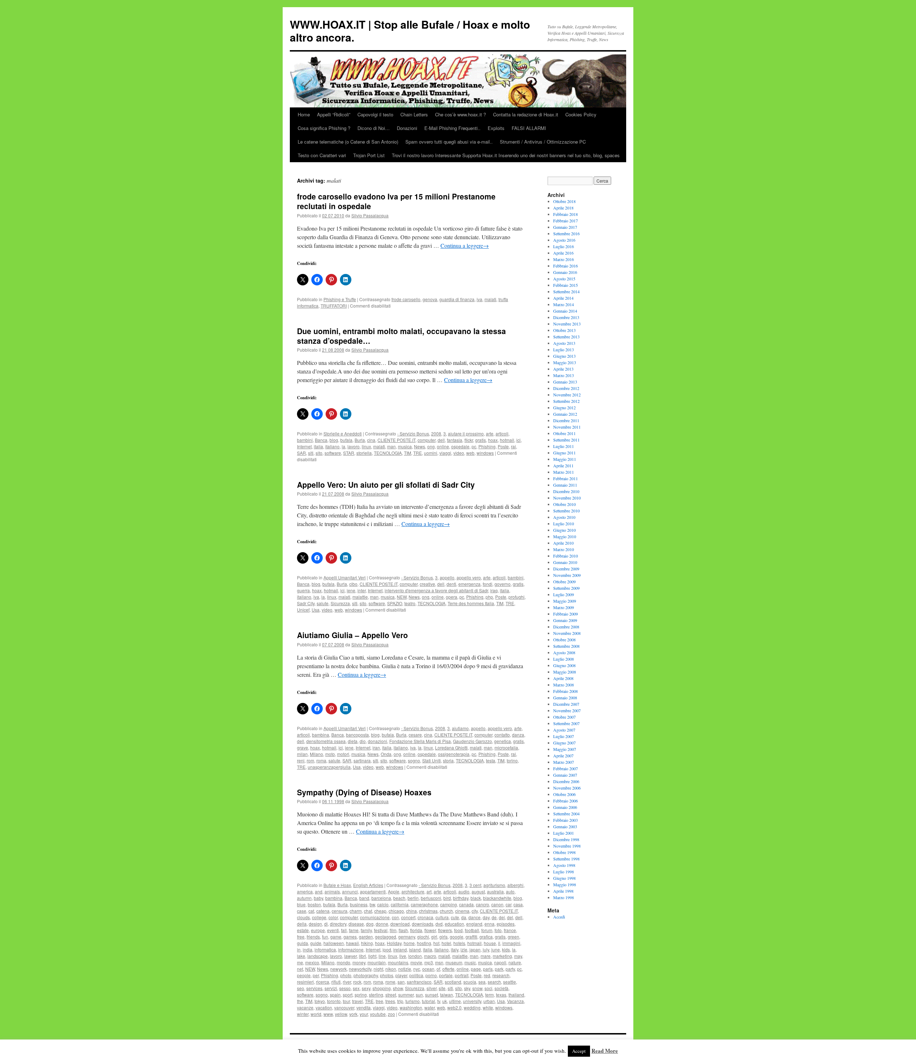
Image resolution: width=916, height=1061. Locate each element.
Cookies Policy (580, 114)
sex (356, 988)
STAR (348, 453)
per (316, 975)
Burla (360, 440)
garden (366, 937)
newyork (338, 969)
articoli (502, 433)
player (401, 975)
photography (366, 975)
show (398, 988)
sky (467, 988)
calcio (383, 904)
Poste (503, 446)
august (478, 891)
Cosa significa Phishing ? (324, 128)
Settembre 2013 (566, 336)
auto (510, 891)
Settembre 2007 (566, 723)
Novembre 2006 (567, 788)
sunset (431, 995)
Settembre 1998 (566, 859)
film (393, 930)
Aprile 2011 (563, 465)
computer (426, 440)
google (456, 937)
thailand (516, 995)
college (319, 917)
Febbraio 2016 (565, 266)
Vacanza (515, 1001)
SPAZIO (394, 603)
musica (405, 446)
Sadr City (306, 603)
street (390, 995)
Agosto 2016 (564, 240)
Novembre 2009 (567, 575)
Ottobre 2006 (564, 794)
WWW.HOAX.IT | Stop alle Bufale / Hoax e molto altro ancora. (410, 30)
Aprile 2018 (563, 208)
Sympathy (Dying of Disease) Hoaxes (364, 792)
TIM (407, 453)
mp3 (428, 962)
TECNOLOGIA (388, 453)
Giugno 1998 (564, 878)
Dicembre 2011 (566, 420)
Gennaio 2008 (565, 697)
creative (427, 584)
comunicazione (375, 917)
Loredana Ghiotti (451, 747)
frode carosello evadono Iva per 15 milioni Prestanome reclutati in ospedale (396, 201)
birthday (460, 898)
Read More (604, 1050)
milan (302, 754)
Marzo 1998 (563, 897)
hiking (367, 943)
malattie (360, 597)
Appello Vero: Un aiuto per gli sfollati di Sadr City (386, 484)
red (487, 975)
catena (323, 911)
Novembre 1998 (567, 846)
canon (497, 904)
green (513, 937)
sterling (376, 995)
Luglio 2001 (563, 833)
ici (518, 440)
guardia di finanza (456, 299)
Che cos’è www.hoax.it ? (460, 114)
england (474, 924)
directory (338, 924)
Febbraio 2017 (565, 220)
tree (379, 1001)
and (318, 891)
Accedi (559, 917)
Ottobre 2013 (564, 330)
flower (430, 930)
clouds (303, 917)
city (475, 911)
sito (319, 453)
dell (441, 440)
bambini (305, 440)
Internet (304, 446)
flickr (468, 440)
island (415, 949)
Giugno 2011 (564, 452)
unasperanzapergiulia (329, 767)
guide (315, 943)
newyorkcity (360, 969)
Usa (316, 610)
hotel (446, 943)
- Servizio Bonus (413, 433)
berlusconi (431, 898)
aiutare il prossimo (466, 433)
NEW (401, 597)
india (307, 949)
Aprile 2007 (563, 755)
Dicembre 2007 (566, 704)
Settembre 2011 (566, 440)
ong (431, 446)
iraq (494, 590)
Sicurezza (340, 603)
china (411, 911)
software (333, 453)
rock (357, 982)
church (446, 911)
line (382, 956)
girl (434, 937)
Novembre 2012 (567, 394)
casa (518, 904)
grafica (486, 937)
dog (370, 924)
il (499, 943)
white (488, 1007)
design (315, 924)
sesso (345, 988)
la (343, 446)
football (472, 930)
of (438, 969)
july (486, 949)
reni (300, 760)
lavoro (353, 446)
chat (368, 911)
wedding (472, 1007)
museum (453, 962)
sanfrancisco (419, 982)
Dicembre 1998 (566, 839)
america (305, 891)
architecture (412, 891)
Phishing (487, 446)
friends (313, 937)
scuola (469, 982)
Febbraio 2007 (565, 768)
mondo (343, 962)
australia (495, 891)
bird (447, 898)
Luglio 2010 (563, 523)
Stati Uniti (431, 760)
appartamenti (373, 891)
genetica (502, 741)
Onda (386, 754)
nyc (416, 969)
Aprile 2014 (563, 298)
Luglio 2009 (563, 594)
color (333, 917)
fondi (487, 584)
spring (361, 995)
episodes (506, 924)
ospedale (460, 446)
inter (361, 590)
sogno (414, 760)
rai (513, 446)
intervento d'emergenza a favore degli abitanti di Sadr (436, 590)
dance (474, 917)
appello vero (469, 577)
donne (382, 924)
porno (431, 975)
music (470, 962)
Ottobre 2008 (564, 639)
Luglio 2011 (563, 446)
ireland (400, 949)
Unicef (303, 610)
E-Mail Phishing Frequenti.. (452, 128)
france (510, 930)
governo (502, 584)
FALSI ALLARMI (529, 128)
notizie (404, 969)
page (476, 969)
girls (443, 937)
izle (464, 949)
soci (488, 988)
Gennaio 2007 (565, 775)
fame (354, 930)
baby (318, 898)
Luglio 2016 (563, 246)
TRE (417, 453)
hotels (459, 943)
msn (439, 962)
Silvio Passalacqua (370, 215)
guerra (303, 590)
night (378, 969)
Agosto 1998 (564, 865)
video (458, 453)
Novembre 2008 (567, 633)
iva (479, 299)
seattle (509, 982)
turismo (412, 1001)
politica (416, 975)
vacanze (305, 1007)
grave (302, 747)
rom (310, 760)
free (300, 937)
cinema (462, 911)
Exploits (496, 128)
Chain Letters (414, 114)
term (489, 995)
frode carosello (405, 299)
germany (406, 937)
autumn (304, 898)
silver (432, 988)
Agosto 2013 (564, 343)
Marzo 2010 (563, 549)
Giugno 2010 (564, 530)
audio (463, 891)
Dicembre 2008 (566, 627)
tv (438, 1001)
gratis (480, 440)
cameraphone (424, 904)
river (347, 982)
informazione (351, 949)
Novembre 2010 (567, 498)
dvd (439, 924)
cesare (415, 735)
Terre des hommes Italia (471, 603)
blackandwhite (497, 898)
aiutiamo (460, 728)
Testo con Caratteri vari (322, 155)
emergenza (469, 584)
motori (343, 754)
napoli (500, 962)
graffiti (471, 937)
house (490, 943)
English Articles (368, 885)
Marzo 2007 (563, 762)
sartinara (362, 760)
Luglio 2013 (563, 349)
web (470, 453)
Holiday (394, 943)
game (335, 937)
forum (486, 930)
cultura (442, 917)
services (314, 988)
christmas (428, 911)
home (409, 943)
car (508, 904)
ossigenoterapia (453, 754)
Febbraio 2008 (565, 691)
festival (381, 930)
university (472, 1001)
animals (332, 891)
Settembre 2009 (566, 588)
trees (390, 1001)
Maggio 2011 (564, 459)
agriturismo (494, 885)
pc (474, 446)
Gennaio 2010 (565, 562)
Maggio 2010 (564, 536)
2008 (436, 433)
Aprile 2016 (563, 253)
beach (399, 898)
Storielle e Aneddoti (342, 433)
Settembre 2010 (566, 510)
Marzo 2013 (563, 375)
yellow (341, 1014)
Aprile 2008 (563, 678)
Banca (321, 440)
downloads (422, 924)
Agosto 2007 (564, 730)
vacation (324, 1007)
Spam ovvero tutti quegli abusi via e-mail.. (449, 141)
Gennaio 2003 (565, 826)
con (395, 917)
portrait (461, 975)
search (494, 982)
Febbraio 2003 (565, 820)
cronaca (425, 917)
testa (490, 760)
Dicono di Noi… (373, 128)
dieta (352, 741)
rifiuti (336, 982)
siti (310, 453)
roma (321, 760)
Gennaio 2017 (565, 227)
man (391, 446)
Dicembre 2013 (566, 317)
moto (330, 754)
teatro (409, 603)
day (486, 917)
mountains (398, 962)
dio (363, 741)
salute (322, 603)
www (328, 1014)
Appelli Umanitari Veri (344, 577)
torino (512, 760)
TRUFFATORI (334, 306)
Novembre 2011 (567, 427)
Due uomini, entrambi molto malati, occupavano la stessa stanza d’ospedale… (401, 335)
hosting (424, 943)
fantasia (454, 440)
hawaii (352, 943)
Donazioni (407, 128)
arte (489, 433)
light (372, 956)
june (495, 949)
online (443, 446)
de (494, 917)
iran (376, 747)
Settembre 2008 (566, 646)
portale (446, 975)
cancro (482, 904)
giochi (423, 937)
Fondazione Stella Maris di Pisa (420, 741)
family (366, 930)
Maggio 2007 (564, 749)
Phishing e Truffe (339, 299)
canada (466, 904)
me (300, 962)
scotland (453, 982)
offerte (448, 969)
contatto (502, 735)
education (454, 924)
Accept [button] (579, 1051)
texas (501, 995)
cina (371, 440)
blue (301, 904)
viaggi (445, 453)
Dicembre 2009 (566, 569)
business (358, 904)
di (326, 924)
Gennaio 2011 (565, 485)
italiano (332, 446)
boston (314, 904)
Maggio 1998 (564, 884)
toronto (334, 1001)
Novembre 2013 (567, 324)
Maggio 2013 (564, 362)
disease (356, 924)
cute (455, 917)
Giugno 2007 (564, 743)
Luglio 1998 (563, 871)
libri (362, 956)
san (401, 982)
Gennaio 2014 (565, 311)
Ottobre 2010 (564, 504)
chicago (396, 911)
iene (351, 590)
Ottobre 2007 (564, 717)
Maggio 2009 (564, 601)
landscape (317, 956)
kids (506, 949)
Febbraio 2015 (565, 285)
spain (335, 995)
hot (436, 943)
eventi (333, 930)
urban (489, 1001)
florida (416, 930)
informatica (325, 949)
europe (318, 930)
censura (339, 911)
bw (372, 904)
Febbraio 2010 (565, 556)
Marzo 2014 (563, 304)
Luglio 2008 (563, 659)
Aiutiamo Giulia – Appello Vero (352, 635)
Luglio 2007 (563, 736)
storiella (364, 453)
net (300, 969)
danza (518, 735)
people (304, 975)
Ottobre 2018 (564, 201)
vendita (363, 1007)
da (463, 917)
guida (302, 943)
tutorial (428, 1001)
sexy (366, 988)
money (358, 962)
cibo (353, 584)
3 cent (475, 885)
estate (303, 930)
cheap (380, 911)
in (299, 949)
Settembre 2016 (566, 233)
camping (448, 904)
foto (498, 930)
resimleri (305, 982)
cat (311, 911)
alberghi (515, 885)
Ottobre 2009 (564, 581)
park (499, 969)
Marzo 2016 (563, 259)
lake (301, 956)
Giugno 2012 (564, 407)
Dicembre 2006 (566, 781)
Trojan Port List (369, 155)
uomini (430, 453)
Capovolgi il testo (375, 114)
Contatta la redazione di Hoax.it (525, 114)
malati (490, 299)
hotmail (507, 440)
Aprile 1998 (563, 891)
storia (448, 760)
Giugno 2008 (564, 665)
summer (406, 995)
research (501, 975)
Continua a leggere (464, 245)
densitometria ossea (326, 741)
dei (502, 917)
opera (451, 597)
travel (357, 1001)
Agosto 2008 (564, 652)
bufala (346, 440)
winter (302, 1014)
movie (416, 962)
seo (300, 988)
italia (318, 446)
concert (408, 917)
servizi (331, 988)
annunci (350, 891)
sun (419, 995)
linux (366, 446)
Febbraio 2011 (565, 478)
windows (485, 453)
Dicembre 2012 (566, 388)
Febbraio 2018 (565, 214)
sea (482, 982)
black (476, 898)
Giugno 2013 (564, 356)
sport (347, 995)
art (429, 891)
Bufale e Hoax (337, 885)
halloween (333, 943)
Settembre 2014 (566, 291)
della (302, 924)
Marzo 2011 (563, 472)
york (353, 1014)
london (415, 956)
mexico (312, 962)
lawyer (350, 956)
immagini (511, 943)
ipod (387, 949)
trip (400, 1001)
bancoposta (357, 735)
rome (390, 982)
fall (344, 930)
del (510, 917)
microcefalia (506, 747)
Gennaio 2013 (565, 382)
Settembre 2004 (566, 813)
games (350, 937)
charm (356, 911)
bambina (320, 735)
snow (477, 988)
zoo (391, 1014)
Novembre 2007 (567, 710)
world (316, 1014)
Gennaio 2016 (565, 272)
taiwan (446, 995)
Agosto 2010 (564, 517)
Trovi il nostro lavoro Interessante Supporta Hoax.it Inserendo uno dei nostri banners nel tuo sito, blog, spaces (506, 155)
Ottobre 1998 (564, 852)
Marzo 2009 (563, 607)
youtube (378, 1014)
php (489, 597)
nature (514, 962)
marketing (502, 956)
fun (325, 937)
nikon (390, 969)
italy (454, 949)
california (400, 904)
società (501, 988)
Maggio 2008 (564, 672)
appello (447, 577)
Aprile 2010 (563, 543)
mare (486, 956)
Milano (316, 754)
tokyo (320, 1001)
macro (430, 956)
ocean (428, 969)
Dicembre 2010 (566, 491)
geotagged (385, 937)
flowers (445, 930)
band (364, 898)
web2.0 (454, 1007)
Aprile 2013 (563, 369)
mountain (376, 962)
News (419, 446)
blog (334, 440)
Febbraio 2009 (565, 614)
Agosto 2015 (564, 278)
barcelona (381, 898)
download (400, 924)
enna (489, 924)
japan (475, 949)
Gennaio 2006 (565, 807)
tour (346, 1001)
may (518, 956)
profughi (516, 597)
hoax (493, 440)
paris (488, 969)
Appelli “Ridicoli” (333, 114)
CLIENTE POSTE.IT (396, 440)
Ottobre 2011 (564, 433)
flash (403, 930)
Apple (393, 891)
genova (430, 299)
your (364, 1014)
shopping (381, 988)
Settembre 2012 (566, 401)
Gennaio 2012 (565, 414)
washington (411, 1007)
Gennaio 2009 (565, 620)
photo (345, 975)
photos (386, 975)
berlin (413, 898)
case (301, 911)
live (402, 956)
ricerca (322, 982)
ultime (455, 1001)
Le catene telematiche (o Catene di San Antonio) (348, 141)
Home (304, 114)
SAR (301, 453)
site (442, 988)
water (429, 1007)
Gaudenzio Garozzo (472, 741)
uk (444, 1001)
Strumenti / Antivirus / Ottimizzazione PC (543, 141)
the (300, 1001)
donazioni (377, 741)
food (458, 930)
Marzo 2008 (563, 685)
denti (451, 584)
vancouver (344, 1007)
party (510, 969)
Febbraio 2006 (565, 801)
